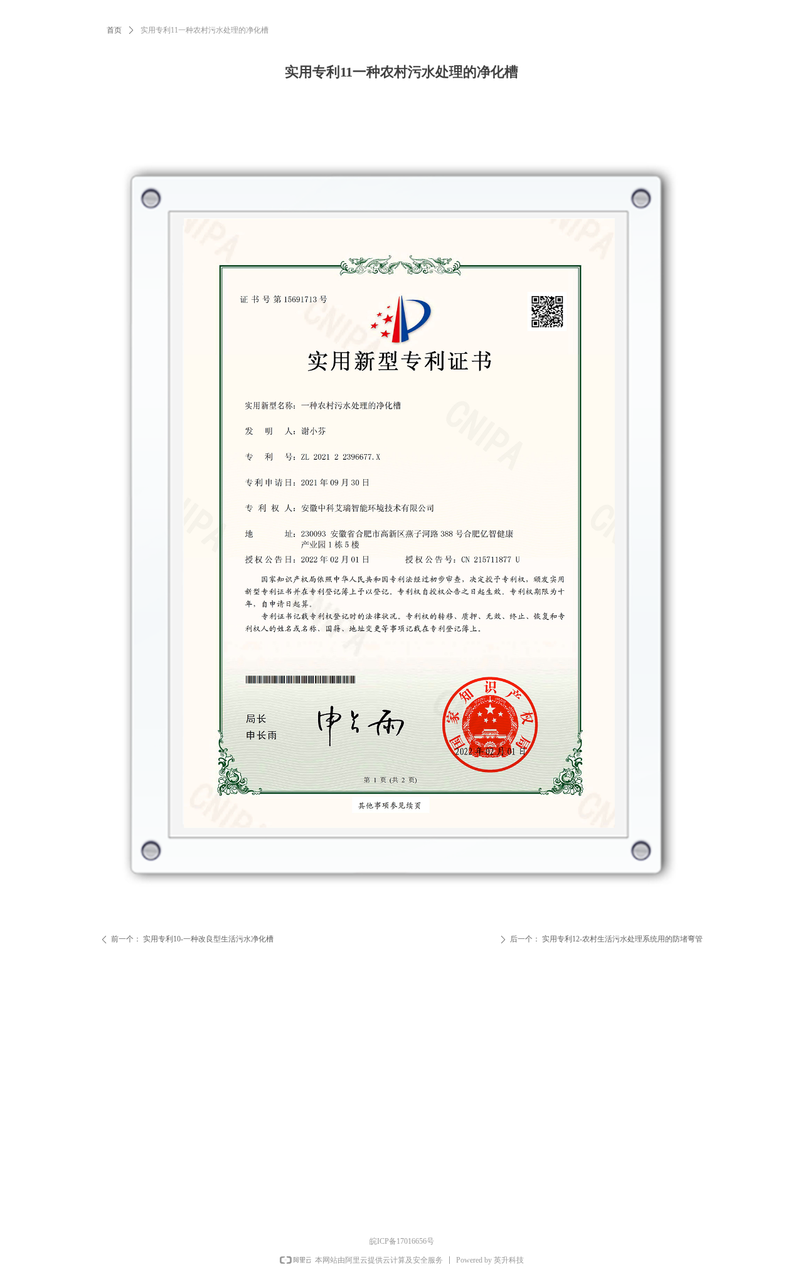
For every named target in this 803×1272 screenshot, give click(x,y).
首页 (114, 30)
